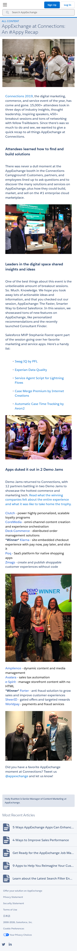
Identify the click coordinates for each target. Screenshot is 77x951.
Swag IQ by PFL (26, 361)
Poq (8, 553)
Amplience (13, 668)
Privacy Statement (13, 897)
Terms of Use (10, 909)
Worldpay (12, 704)
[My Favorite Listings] (4, 5)
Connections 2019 (19, 96)
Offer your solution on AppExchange (22, 890)
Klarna (24, 540)
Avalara (10, 677)
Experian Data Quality (31, 370)
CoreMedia (13, 522)
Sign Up (52, 4)
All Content (10, 21)
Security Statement (13, 903)
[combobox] (38, 12)
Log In (67, 4)
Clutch (10, 513)
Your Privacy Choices (20, 934)
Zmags (10, 562)
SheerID (11, 699)
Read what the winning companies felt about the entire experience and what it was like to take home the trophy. (38, 499)
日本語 (6, 916)
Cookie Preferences (13, 928)
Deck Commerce (17, 531)
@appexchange (16, 776)
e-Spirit (10, 682)
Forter (24, 691)
